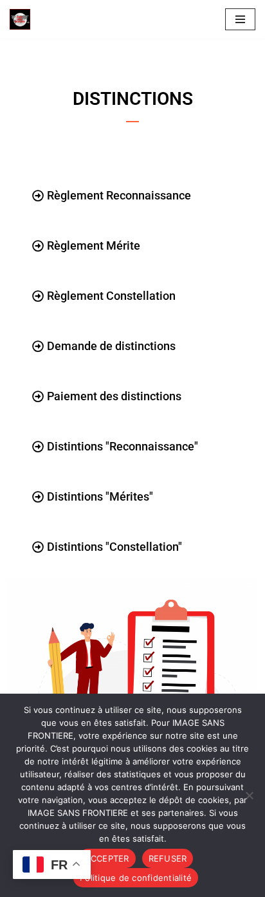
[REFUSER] (248, 795)
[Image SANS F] (23, 19)
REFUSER (168, 858)
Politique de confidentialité (136, 878)
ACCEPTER (107, 858)
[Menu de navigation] (240, 19)
